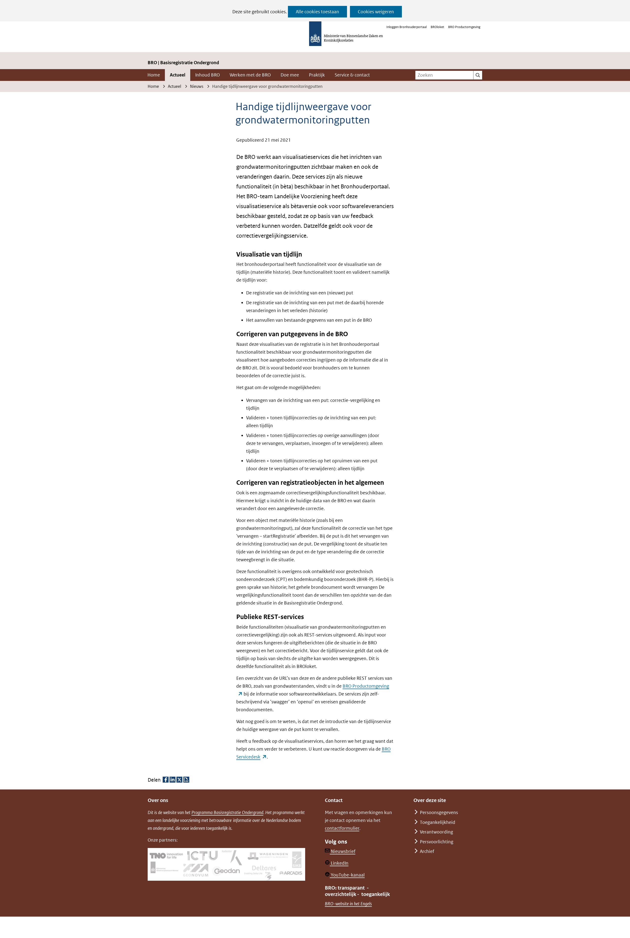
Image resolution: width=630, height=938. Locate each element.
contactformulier (342, 828)
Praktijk (317, 75)
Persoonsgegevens (439, 812)
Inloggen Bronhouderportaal (406, 27)
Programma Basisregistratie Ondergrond (227, 812)
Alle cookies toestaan (317, 12)
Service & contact (352, 75)
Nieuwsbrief (342, 851)
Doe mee (290, 75)
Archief (427, 851)
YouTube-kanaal (347, 875)
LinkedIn (339, 863)
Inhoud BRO (207, 75)
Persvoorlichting (436, 842)
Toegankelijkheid (437, 822)
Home (153, 75)
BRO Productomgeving (464, 27)
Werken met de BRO (250, 75)
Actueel (177, 75)
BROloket (437, 27)
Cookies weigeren (376, 12)
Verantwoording (436, 832)
